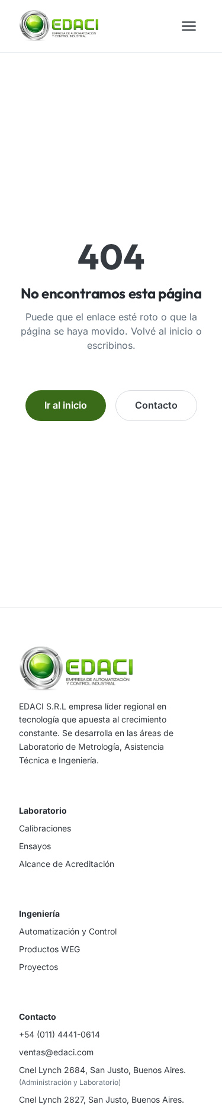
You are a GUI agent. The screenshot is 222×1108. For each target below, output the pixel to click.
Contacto (156, 405)
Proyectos (38, 967)
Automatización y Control (68, 931)
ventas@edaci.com (56, 1052)
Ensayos (35, 846)
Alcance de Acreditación (66, 864)
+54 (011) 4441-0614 (59, 1034)
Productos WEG (49, 949)
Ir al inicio (65, 405)
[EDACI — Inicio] (58, 26)
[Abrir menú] (189, 26)
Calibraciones (45, 828)
